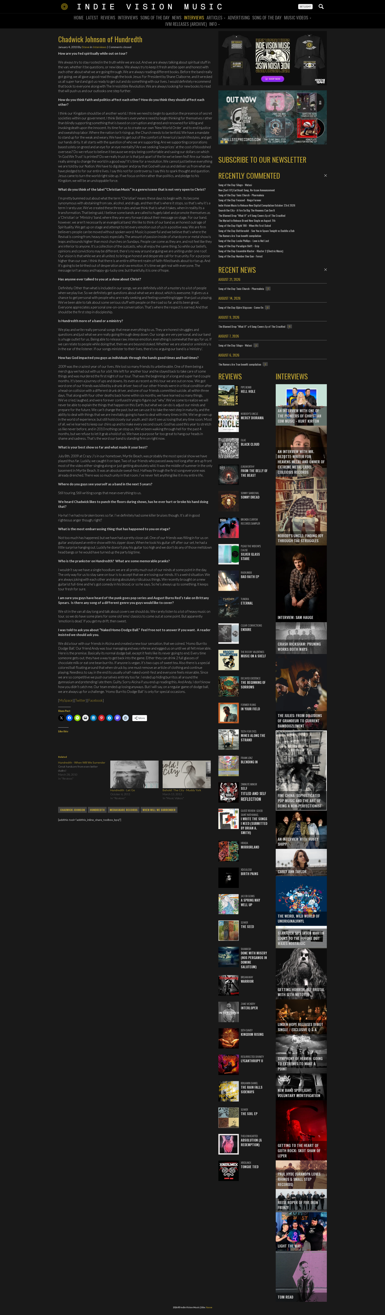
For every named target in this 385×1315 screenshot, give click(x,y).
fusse (209, 1307)
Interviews (128, 17)
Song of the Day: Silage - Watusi (235, 185)
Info (213, 24)
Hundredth (97, 810)
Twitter (80, 700)
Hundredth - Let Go (122, 790)
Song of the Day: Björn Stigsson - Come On (240, 307)
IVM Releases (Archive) (186, 24)
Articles (215, 17)
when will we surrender (159, 810)
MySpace (66, 700)
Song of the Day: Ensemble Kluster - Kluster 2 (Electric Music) (250, 251)
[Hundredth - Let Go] (134, 774)
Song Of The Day (155, 17)
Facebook (95, 700)
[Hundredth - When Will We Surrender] (84, 771)
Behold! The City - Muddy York (182, 790)
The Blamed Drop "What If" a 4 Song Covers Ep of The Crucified (251, 215)
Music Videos (296, 17)
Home (79, 17)
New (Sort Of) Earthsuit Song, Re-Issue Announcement (246, 190)
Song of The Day (267, 17)
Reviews (108, 17)
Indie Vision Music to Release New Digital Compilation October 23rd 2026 (256, 205)
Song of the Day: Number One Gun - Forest (240, 256)
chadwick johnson (72, 810)
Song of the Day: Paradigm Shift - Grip (238, 246)
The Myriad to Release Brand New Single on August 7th (246, 220)
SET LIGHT (305, 6)
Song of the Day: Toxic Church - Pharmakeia (241, 195)
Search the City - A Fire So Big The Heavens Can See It (246, 210)
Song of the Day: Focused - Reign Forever (239, 200)
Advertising (239, 17)
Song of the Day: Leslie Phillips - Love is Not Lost (243, 241)
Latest (92, 17)
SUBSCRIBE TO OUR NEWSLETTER (262, 159)
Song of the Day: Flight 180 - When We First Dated (244, 225)
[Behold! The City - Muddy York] (187, 774)
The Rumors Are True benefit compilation (239, 236)
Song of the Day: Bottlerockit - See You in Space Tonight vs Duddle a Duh (256, 231)
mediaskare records (124, 810)
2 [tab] (226, 141)
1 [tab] (222, 141)
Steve (85, 47)
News (176, 17)
